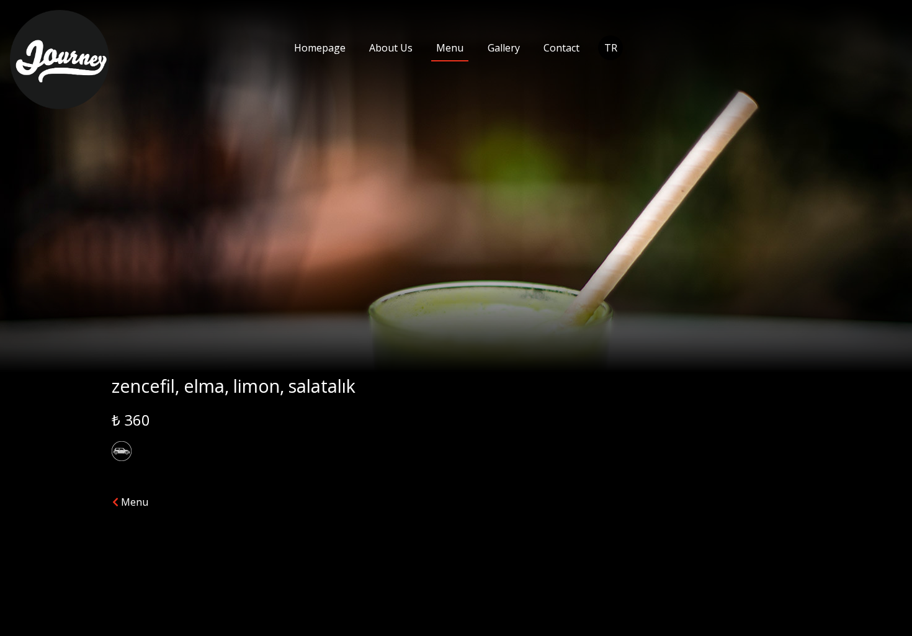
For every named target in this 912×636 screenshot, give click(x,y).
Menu (449, 48)
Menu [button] (133, 502)
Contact (561, 48)
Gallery (504, 48)
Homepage (320, 48)
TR (610, 48)
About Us (391, 48)
